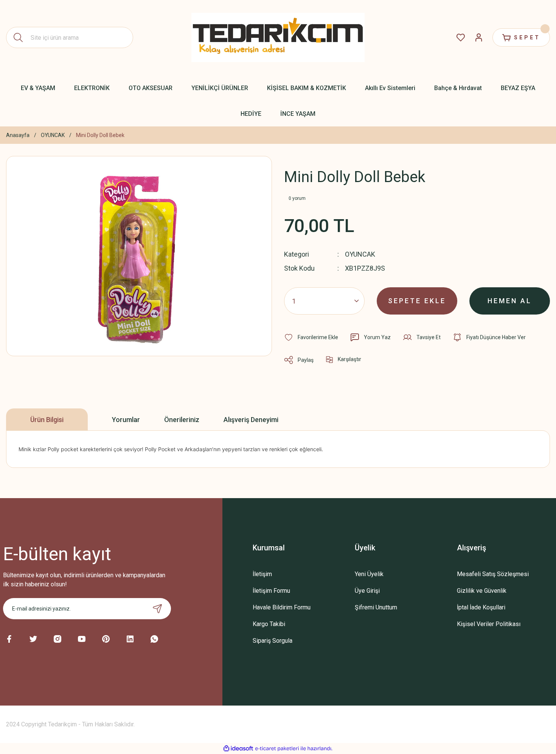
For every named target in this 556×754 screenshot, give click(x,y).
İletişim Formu (271, 590)
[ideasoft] (238, 748)
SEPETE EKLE (417, 301)
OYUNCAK (360, 254)
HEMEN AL (510, 301)
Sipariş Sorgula (272, 640)
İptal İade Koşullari (481, 607)
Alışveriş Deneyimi (251, 420)
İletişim (262, 574)
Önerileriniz (181, 420)
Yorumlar (126, 420)
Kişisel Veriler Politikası (488, 624)
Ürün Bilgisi (47, 420)
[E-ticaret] (277, 748)
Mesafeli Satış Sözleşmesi (493, 574)
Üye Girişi (367, 590)
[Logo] (278, 37)
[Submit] (157, 608)
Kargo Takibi (269, 624)
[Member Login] (478, 37)
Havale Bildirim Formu (282, 607)
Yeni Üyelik (369, 574)
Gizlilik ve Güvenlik (481, 590)
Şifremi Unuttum (376, 607)
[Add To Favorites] (311, 337)
